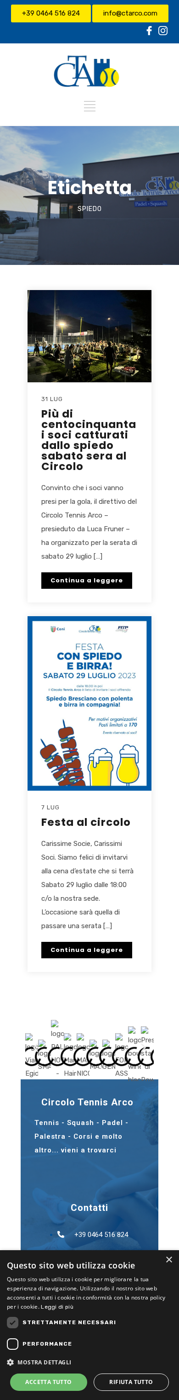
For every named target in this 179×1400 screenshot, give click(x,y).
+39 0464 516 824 (51, 13)
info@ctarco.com (130, 13)
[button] (35, 1047)
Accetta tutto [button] (48, 1382)
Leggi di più (57, 1307)
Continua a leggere (86, 580)
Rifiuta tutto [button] (131, 1382)
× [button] (168, 1260)
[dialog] (89, 1325)
